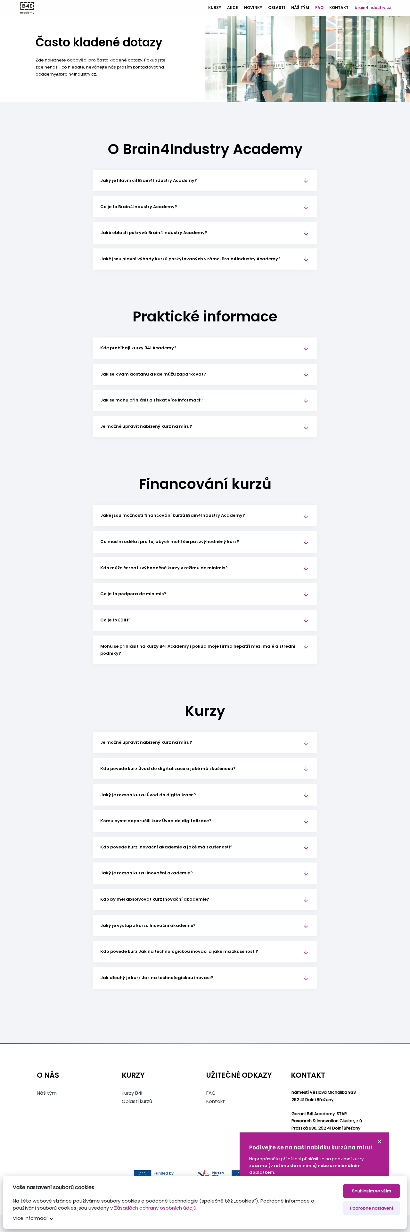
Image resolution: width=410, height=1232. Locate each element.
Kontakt (338, 7)
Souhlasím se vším (371, 1191)
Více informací (30, 1218)
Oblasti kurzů (137, 1101)
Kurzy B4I (132, 1093)
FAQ (319, 7)
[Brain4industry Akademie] (27, 8)
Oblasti (276, 7)
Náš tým (300, 7)
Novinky (253, 7)
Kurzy (214, 7)
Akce (232, 7)
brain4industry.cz (373, 7)
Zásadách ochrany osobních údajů (155, 1207)
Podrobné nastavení (371, 1208)
